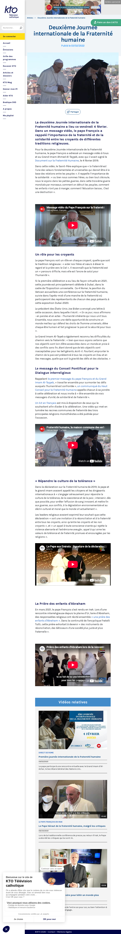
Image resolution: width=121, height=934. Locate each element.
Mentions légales (64, 932)
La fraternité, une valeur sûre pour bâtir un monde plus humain (69, 896)
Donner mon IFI (10, 89)
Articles (30, 18)
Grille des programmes (9, 58)
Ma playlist (8, 115)
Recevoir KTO (9, 66)
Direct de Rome (46, 753)
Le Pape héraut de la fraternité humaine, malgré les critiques (72, 826)
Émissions (8, 49)
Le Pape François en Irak (50, 822)
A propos (7, 109)
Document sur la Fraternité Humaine (57, 160)
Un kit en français (45, 403)
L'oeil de (43, 891)
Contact (51, 932)
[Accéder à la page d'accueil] (12, 11)
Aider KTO (8, 95)
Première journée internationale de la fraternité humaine (70, 757)
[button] (73, 112)
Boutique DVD (9, 102)
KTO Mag (7, 82)
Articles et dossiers (8, 74)
